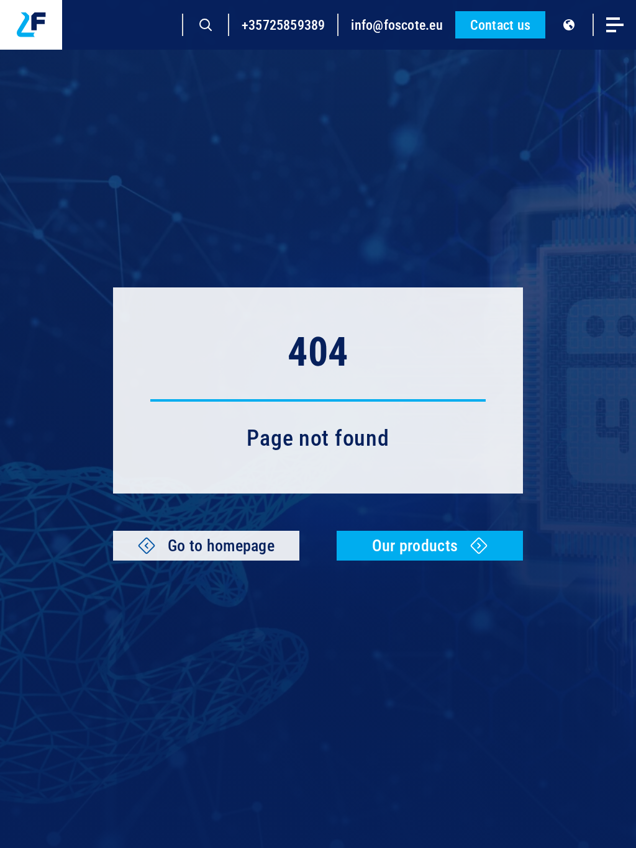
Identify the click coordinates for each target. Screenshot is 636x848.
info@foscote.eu (396, 25)
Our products (415, 545)
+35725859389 (283, 25)
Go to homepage (221, 545)
